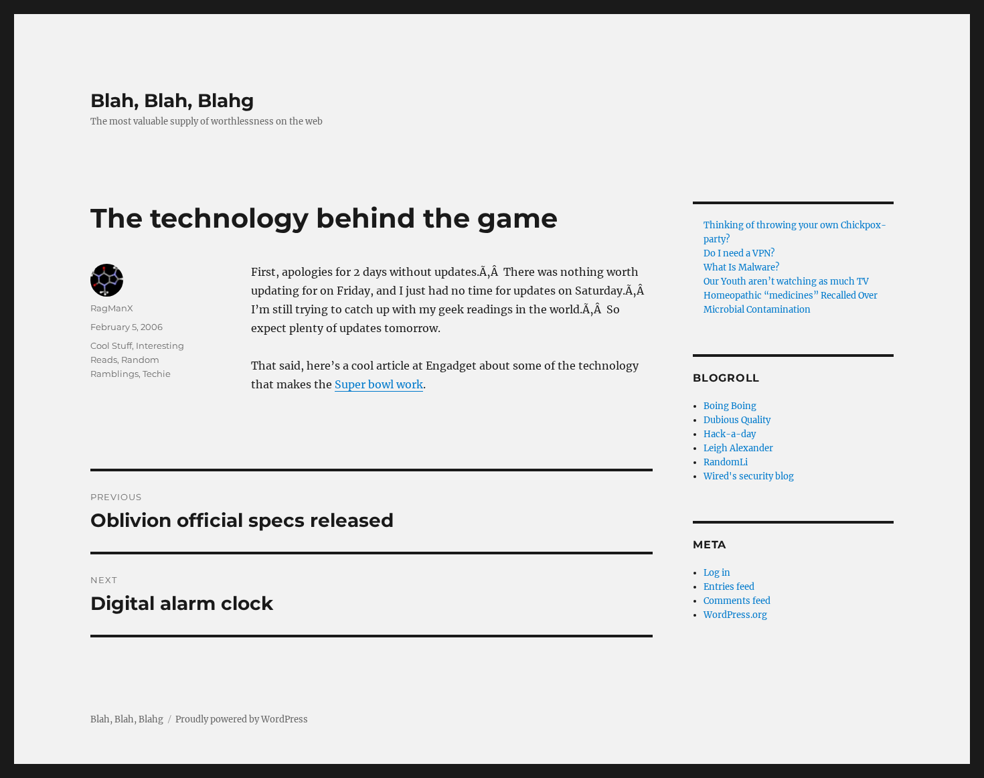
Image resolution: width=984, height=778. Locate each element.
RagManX (111, 308)
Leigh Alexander (738, 448)
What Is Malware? (741, 267)
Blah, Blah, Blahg (172, 100)
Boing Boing (730, 406)
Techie (157, 373)
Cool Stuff (111, 345)
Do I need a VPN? (739, 253)
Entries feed (729, 587)
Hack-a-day (730, 434)
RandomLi (726, 462)
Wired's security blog (749, 476)
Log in (717, 572)
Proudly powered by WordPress (241, 719)
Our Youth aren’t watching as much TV (786, 281)
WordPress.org (735, 615)
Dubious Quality (737, 420)
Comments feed (737, 601)
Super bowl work (379, 384)
